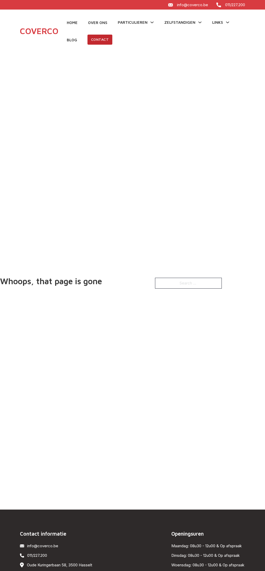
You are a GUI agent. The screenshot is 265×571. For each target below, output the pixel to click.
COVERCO (39, 31)
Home (72, 22)
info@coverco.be (192, 4)
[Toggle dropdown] (152, 22)
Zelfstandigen (179, 22)
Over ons (97, 22)
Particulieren (133, 22)
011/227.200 (235, 4)
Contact (100, 39)
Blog (72, 40)
